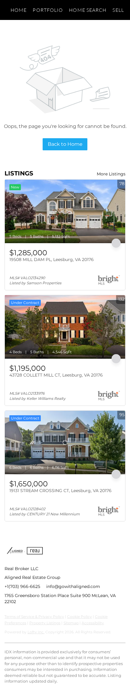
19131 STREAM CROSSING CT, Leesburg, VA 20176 (60, 490)
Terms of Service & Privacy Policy (34, 616)
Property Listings (44, 623)
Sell (118, 10)
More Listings (111, 174)
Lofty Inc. (36, 632)
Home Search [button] (87, 10)
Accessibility (93, 623)
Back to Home (65, 144)
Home (19, 10)
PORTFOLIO (48, 10)
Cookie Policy (79, 616)
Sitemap (71, 623)
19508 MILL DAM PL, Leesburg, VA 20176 (51, 259)
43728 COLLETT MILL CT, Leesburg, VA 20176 (56, 375)
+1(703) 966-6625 (22, 586)
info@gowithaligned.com (73, 586)
